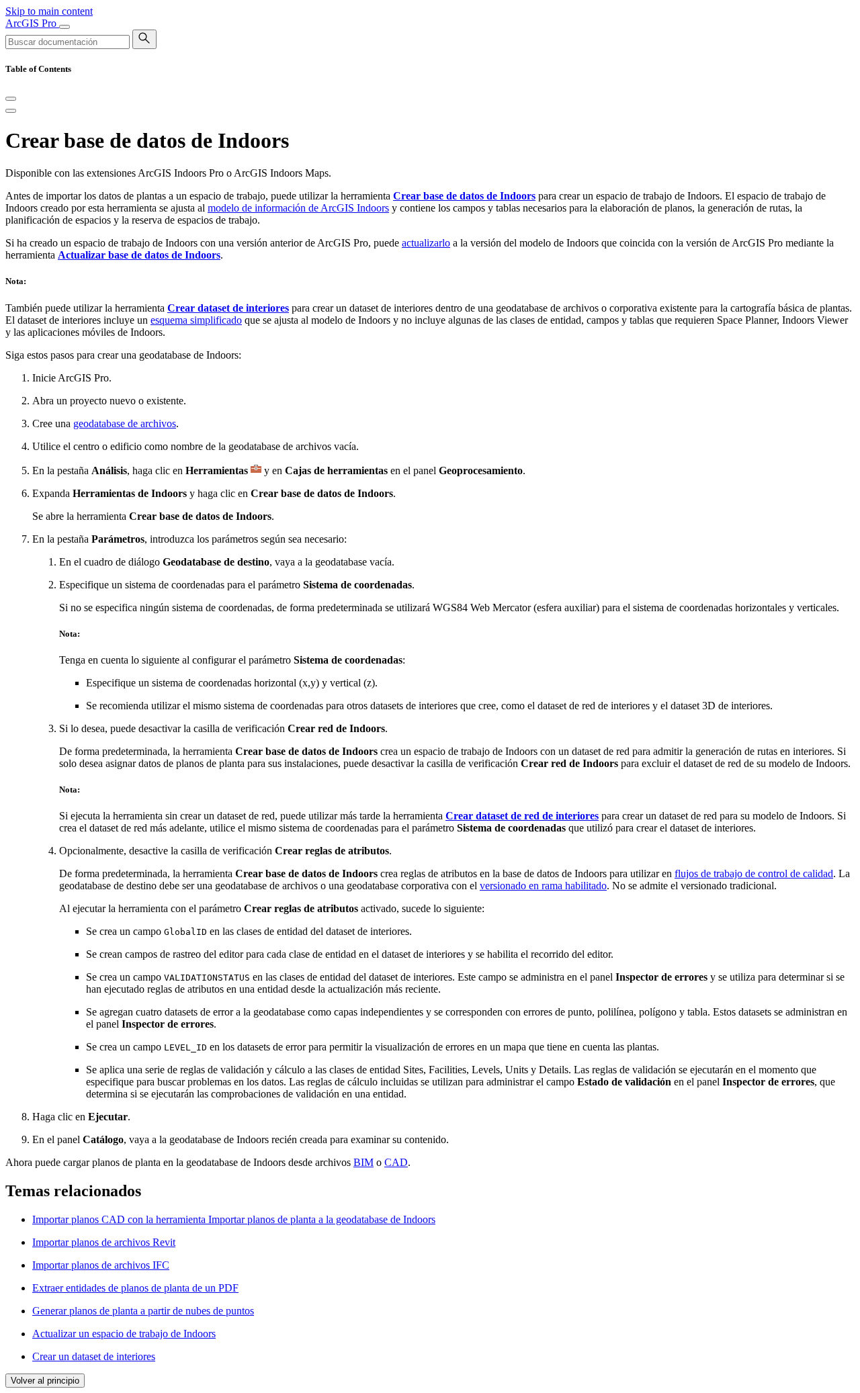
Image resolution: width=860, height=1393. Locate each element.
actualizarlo (426, 243)
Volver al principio (45, 1381)
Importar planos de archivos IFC (100, 1265)
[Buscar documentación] (144, 39)
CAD (396, 1162)
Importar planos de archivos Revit (103, 1242)
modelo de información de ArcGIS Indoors (298, 208)
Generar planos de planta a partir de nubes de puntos (143, 1310)
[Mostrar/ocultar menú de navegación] (64, 27)
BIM (363, 1162)
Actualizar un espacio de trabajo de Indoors (124, 1333)
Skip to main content (49, 11)
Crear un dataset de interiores (93, 1356)
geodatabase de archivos (124, 423)
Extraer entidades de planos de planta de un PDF (135, 1288)
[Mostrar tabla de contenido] (10, 111)
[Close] (10, 99)
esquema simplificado (196, 320)
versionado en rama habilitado (543, 885)
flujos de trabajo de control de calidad (754, 873)
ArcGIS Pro (32, 23)
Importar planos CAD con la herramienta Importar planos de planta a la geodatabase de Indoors (233, 1219)
